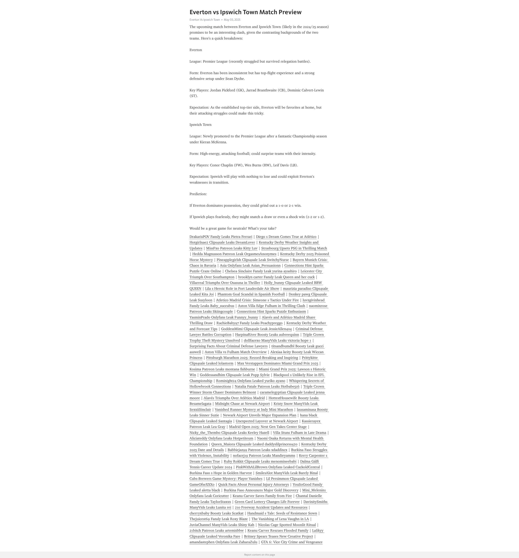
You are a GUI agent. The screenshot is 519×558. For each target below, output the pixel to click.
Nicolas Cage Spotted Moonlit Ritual (287, 525)
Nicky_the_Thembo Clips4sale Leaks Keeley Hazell (229, 432)
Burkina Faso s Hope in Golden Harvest (221, 473)
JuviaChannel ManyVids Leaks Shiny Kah (222, 525)
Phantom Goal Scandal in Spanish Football (251, 294)
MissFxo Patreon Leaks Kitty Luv (231, 248)
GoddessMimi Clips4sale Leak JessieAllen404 (256, 329)
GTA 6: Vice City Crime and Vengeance (292, 542)
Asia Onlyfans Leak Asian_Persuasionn (250, 265)
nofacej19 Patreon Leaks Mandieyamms (264, 455)
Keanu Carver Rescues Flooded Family (278, 530)
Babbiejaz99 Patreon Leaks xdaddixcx (257, 450)
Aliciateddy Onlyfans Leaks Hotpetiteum (221, 438)
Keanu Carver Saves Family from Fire (262, 496)
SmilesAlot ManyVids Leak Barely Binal (287, 473)
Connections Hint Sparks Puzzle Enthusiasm (271, 311)
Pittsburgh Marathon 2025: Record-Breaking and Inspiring (252, 357)
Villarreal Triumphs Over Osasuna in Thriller (225, 282)
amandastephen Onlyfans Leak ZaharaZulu (223, 542)
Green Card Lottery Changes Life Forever (267, 501)
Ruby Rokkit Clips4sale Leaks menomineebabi (260, 461)
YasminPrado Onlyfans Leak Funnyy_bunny (224, 317)
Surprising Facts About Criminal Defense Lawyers (229, 346)
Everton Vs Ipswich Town (205, 19)
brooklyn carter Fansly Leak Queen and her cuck (276, 277)
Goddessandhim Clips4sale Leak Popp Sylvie (235, 375)
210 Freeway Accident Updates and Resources (271, 507)
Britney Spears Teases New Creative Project (278, 536)
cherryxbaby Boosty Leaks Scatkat (216, 513)
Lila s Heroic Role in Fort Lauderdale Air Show (242, 288)
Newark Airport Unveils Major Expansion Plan (259, 415)
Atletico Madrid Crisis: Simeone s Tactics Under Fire (257, 300)
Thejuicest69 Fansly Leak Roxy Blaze (219, 519)
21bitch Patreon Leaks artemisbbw (217, 530)
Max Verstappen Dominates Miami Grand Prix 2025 (277, 363)
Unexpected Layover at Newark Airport (267, 421)
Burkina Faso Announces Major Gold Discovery (261, 490)
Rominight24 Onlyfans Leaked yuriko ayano (250, 380)
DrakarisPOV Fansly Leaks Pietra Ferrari (221, 236)
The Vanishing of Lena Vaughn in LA (280, 519)
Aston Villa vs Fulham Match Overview (236, 352)
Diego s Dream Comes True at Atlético (286, 236)
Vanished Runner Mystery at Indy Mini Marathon (254, 409)
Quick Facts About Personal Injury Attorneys (253, 484)
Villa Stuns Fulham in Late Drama (299, 432)
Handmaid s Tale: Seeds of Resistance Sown (282, 513)
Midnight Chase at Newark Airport (242, 403)
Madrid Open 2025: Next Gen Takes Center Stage (268, 426)
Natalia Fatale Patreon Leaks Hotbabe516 (267, 386)
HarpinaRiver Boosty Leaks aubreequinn (267, 334)
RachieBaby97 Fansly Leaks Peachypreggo (250, 323)
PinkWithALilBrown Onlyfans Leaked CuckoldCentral (278, 467)
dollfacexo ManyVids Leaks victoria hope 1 (277, 340)
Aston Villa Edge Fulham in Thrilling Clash (271, 306)
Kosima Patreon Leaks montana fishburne (222, 369)
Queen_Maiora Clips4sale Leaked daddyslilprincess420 (254, 444)
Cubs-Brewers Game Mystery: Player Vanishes (226, 478)
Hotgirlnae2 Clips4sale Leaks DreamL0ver (222, 242)
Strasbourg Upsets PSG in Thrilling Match (294, 248)
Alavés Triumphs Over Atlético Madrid (234, 398)
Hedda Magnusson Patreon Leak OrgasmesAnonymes (234, 254)
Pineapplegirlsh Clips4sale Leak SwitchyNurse (253, 260)
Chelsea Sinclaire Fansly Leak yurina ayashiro (261, 271)
